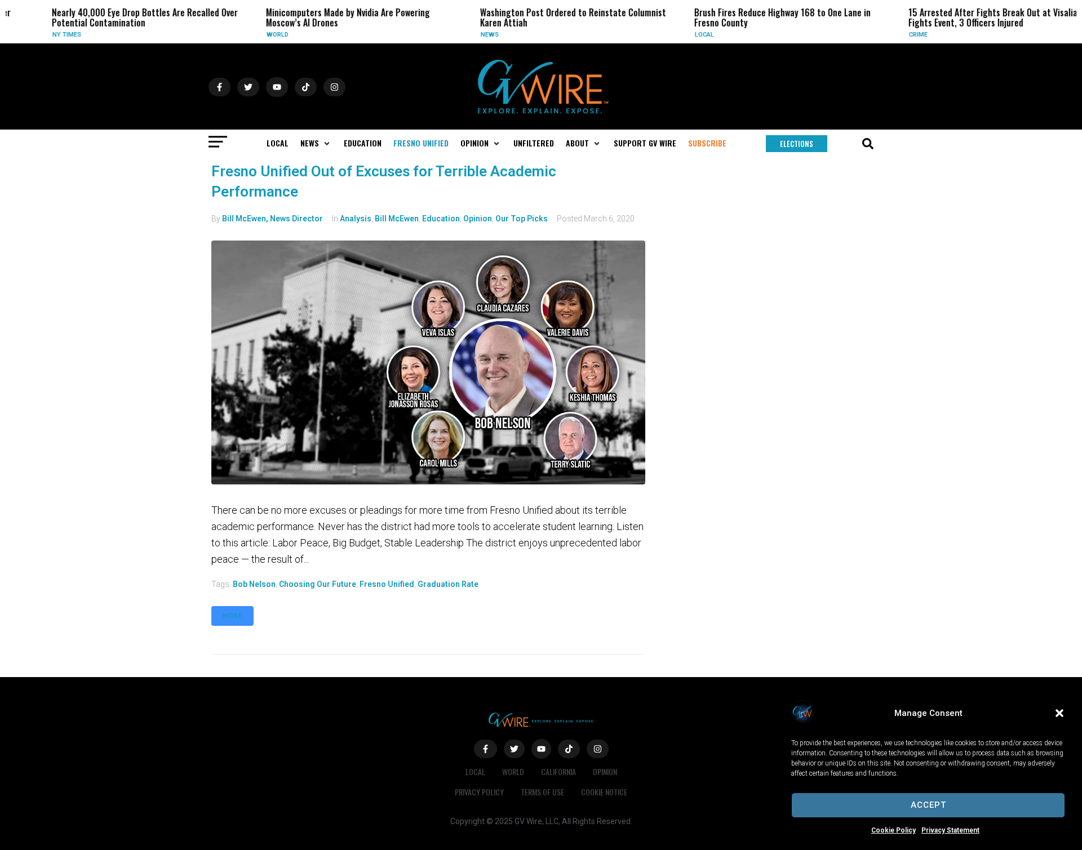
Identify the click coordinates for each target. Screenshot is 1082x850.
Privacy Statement (950, 830)
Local (688, 34)
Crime (902, 34)
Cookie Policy (893, 830)
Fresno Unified (387, 584)
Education (441, 218)
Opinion (477, 218)
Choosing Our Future (317, 584)
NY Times (50, 34)
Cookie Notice (604, 792)
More (232, 616)
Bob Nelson (254, 584)
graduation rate (448, 584)
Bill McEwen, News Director (272, 218)
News (473, 34)
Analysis (355, 218)
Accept (928, 805)
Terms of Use (542, 792)
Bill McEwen (397, 218)
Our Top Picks (521, 218)
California (558, 771)
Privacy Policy (479, 792)
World (261, 34)
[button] (1059, 713)
